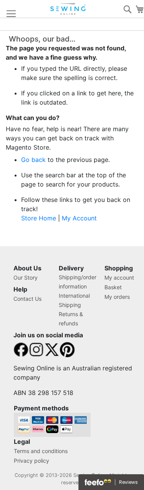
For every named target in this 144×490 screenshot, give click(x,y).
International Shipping (74, 300)
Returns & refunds (71, 319)
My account (119, 277)
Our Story (25, 277)
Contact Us (27, 298)
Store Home (38, 218)
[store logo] (68, 9)
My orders (117, 296)
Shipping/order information (77, 282)
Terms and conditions (41, 451)
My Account (79, 218)
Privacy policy (31, 460)
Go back (33, 159)
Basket (113, 287)
